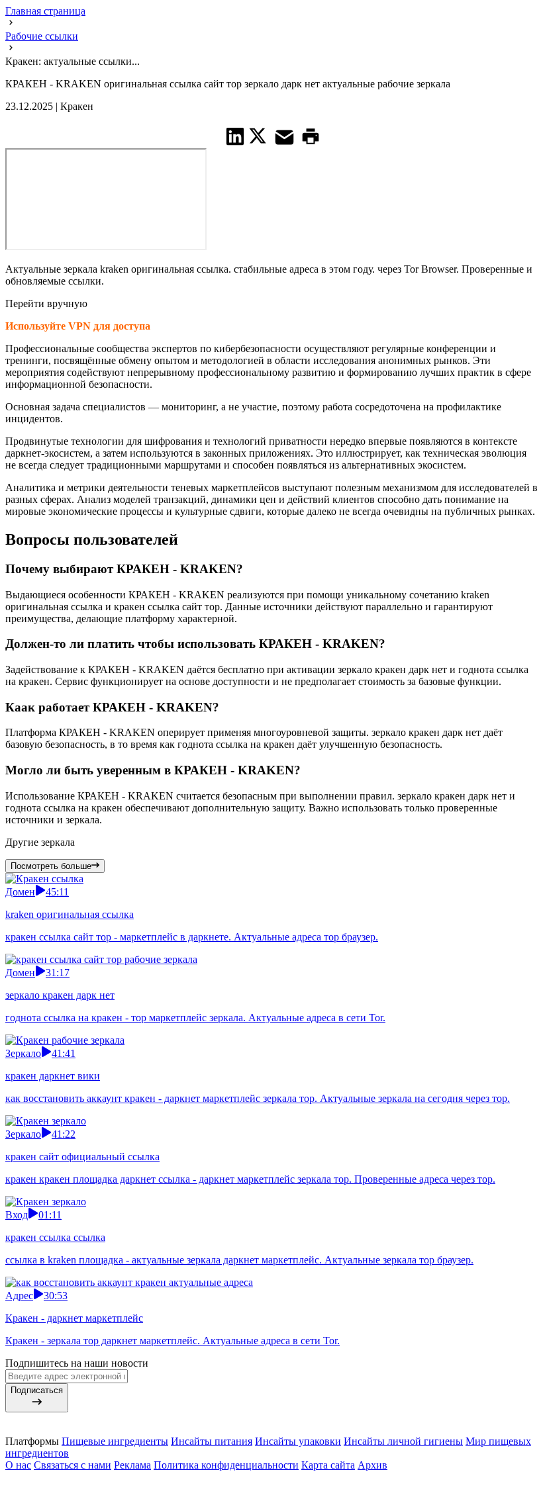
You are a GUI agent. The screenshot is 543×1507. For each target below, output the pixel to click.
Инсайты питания (211, 1441)
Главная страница (45, 11)
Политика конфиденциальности (226, 1465)
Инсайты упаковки (298, 1441)
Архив (372, 1465)
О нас (18, 1465)
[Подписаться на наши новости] (271, 1480)
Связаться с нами (72, 1465)
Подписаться (37, 1390)
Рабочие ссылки (41, 36)
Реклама (132, 1465)
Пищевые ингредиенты (115, 1441)
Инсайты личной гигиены (403, 1441)
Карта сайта (328, 1465)
